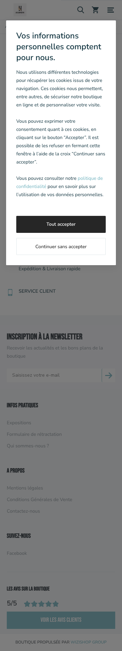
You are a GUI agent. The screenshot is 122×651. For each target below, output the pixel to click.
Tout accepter (61, 224)
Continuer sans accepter (60, 246)
